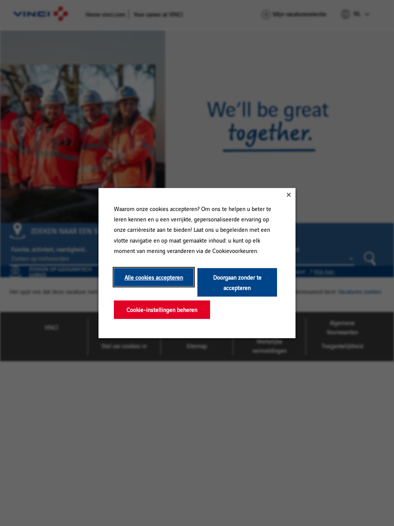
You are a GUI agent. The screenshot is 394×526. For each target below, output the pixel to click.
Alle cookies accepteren (154, 277)
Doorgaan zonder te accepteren (237, 282)
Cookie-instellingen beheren (162, 310)
